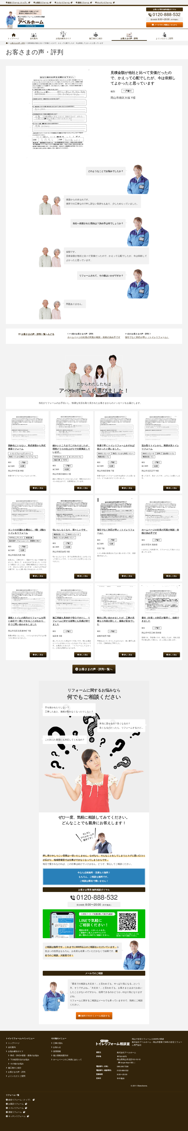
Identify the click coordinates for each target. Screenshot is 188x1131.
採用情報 (57, 1051)
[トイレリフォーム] (7, 43)
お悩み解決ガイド (63, 38)
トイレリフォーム (63, 2)
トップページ (13, 38)
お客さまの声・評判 (129, 38)
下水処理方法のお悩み (19, 1059)
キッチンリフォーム (104, 2)
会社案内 (34, 38)
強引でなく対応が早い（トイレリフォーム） (147, 337)
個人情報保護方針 (60, 1055)
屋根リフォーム (83, 2)
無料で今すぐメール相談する (95, 1015)
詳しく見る (39, 488)
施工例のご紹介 (96, 38)
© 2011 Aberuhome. (139, 1085)
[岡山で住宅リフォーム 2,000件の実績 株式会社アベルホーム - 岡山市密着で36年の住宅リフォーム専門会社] (31, 22)
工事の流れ (58, 1043)
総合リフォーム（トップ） (17, 2)
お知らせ (57, 1047)
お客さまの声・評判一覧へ (96, 669)
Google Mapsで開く (127, 1062)
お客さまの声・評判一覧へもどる (37, 334)
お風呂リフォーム (42, 2)
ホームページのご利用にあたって (67, 1059)
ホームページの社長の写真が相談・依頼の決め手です (93, 337)
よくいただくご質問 (164, 38)
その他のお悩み (17, 1063)
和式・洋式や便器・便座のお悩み (24, 1055)
